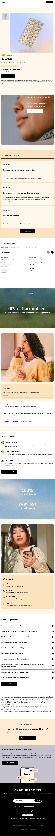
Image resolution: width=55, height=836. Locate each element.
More (39, 6)
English (25, 814)
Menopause (23, 6)
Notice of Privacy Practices (37, 818)
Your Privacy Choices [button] (44, 821)
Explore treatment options (27, 737)
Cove (36, 825)
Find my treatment (8, 76)
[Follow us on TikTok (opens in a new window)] (32, 811)
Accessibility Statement (30, 821)
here (8, 701)
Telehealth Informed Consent (13, 821)
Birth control (16, 6)
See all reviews (50, 247)
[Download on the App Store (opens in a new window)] (10, 763)
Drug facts (5, 395)
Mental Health (30, 6)
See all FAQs (9, 684)
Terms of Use (14, 818)
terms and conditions (29, 806)
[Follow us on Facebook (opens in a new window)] (22, 811)
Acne (35, 6)
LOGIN (50, 2)
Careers (41, 825)
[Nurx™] (3, 2)
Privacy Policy (24, 818)
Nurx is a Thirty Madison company (19, 825)
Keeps (30, 825)
